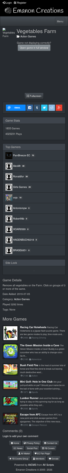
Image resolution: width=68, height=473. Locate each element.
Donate (55, 458)
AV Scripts (48, 464)
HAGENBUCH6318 (23, 239)
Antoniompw (20, 208)
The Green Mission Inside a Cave (39, 345)
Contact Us (51, 443)
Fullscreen (35, 96)
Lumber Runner (29, 398)
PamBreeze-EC (21, 155)
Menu (61, 22)
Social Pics (32, 448)
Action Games (27, 36)
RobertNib (18, 218)
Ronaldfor (18, 176)
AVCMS (32, 464)
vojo (15, 197)
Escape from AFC (30, 414)
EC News (18, 448)
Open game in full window (34, 47)
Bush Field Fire (29, 365)
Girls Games (20, 186)
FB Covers (49, 448)
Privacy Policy (33, 443)
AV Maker (25, 453)
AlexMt (17, 165)
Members (39, 458)
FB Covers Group (20, 458)
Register (21, 2)
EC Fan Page (43, 453)
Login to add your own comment (20, 436)
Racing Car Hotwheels (33, 327)
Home (16, 443)
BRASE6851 (20, 250)
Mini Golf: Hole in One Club (36, 381)
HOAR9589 (19, 229)
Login (8, 2)
